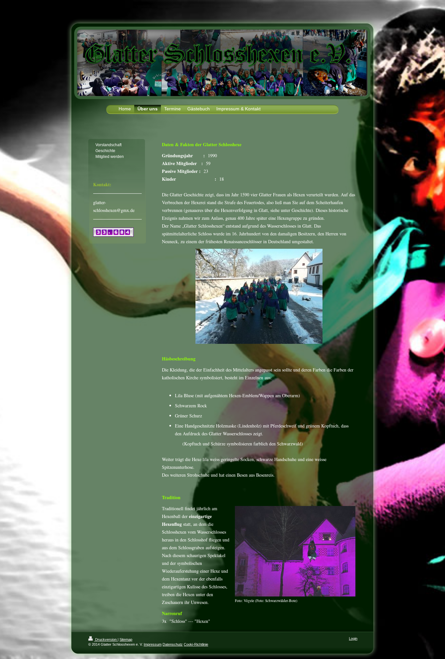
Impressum (153, 644)
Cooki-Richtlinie (196, 644)
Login (353, 638)
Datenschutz (173, 644)
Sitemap (126, 639)
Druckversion (106, 639)
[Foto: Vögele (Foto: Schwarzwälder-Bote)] (295, 551)
